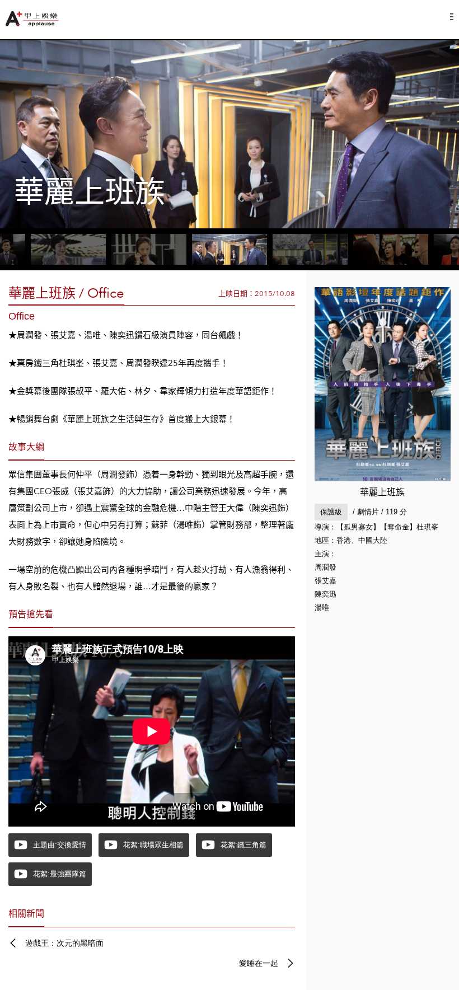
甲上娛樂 (34, 18)
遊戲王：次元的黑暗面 (64, 943)
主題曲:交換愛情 (59, 845)
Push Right (451, 17)
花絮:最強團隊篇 (59, 874)
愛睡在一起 (258, 963)
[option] (229, 134)
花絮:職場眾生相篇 (153, 845)
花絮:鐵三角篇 (243, 845)
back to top (425, 956)
